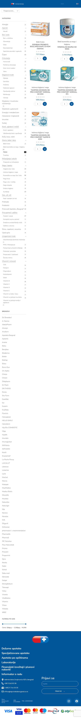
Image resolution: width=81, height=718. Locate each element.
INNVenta (5, 445)
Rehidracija (6, 94)
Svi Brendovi (7, 317)
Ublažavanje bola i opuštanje (12, 133)
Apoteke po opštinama (15, 657)
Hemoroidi (6, 62)
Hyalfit (4, 435)
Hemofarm (6, 424)
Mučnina (6, 85)
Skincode (5, 577)
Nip (3, 509)
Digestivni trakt (8, 75)
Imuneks (5, 438)
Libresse (5, 467)
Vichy (4, 591)
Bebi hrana (6, 144)
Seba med (5, 573)
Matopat (5, 484)
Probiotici (5, 205)
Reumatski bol (8, 48)
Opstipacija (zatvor (9, 91)
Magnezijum (7, 271)
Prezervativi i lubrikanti (10, 254)
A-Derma (5, 321)
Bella (4, 346)
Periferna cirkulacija (9, 65)
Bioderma (5, 353)
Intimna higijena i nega (10, 172)
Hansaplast (6, 417)
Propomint (6, 555)
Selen (5, 278)
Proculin (5, 552)
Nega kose (6, 179)
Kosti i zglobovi (8, 130)
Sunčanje (6, 192)
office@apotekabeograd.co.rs (16, 691)
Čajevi (4, 55)
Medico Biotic (7, 491)
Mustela (5, 499)
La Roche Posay (8, 459)
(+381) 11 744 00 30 (11, 688)
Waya (4, 605)
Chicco (4, 374)
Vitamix (5, 601)
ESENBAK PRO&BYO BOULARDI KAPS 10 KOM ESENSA (40, 46)
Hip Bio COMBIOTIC (9, 427)
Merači (5, 31)
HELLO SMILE (7, 420)
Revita (4, 562)
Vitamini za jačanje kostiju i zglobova (12, 301)
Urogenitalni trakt (9, 236)
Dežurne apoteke (11, 648)
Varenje (5, 98)
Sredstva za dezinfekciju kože (12, 223)
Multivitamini (7, 274)
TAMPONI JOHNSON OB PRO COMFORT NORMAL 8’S (67, 92)
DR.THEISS (6, 388)
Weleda (5, 609)
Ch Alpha (5, 371)
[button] (45, 58)
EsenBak (5, 399)
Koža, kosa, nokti (8, 137)
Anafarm (5, 332)
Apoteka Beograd (8, 335)
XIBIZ (4, 612)
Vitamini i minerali (9, 261)
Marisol (5, 477)
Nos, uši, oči (6, 195)
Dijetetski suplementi (10, 109)
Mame (5, 152)
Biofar (4, 356)
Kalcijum (6, 268)
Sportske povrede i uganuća (12, 51)
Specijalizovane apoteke (16, 653)
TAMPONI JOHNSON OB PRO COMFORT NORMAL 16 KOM (40, 92)
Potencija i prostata (9, 251)
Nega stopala (7, 185)
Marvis (4, 481)
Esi (3, 403)
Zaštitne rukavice (8, 226)
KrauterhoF (6, 456)
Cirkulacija (6, 58)
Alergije (5, 24)
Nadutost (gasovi (8, 88)
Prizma (4, 548)
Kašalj (4, 123)
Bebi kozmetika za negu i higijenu (14, 147)
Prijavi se (48, 678)
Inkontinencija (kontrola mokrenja (14, 240)
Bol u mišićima (8, 38)
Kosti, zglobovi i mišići (10, 127)
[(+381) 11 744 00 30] (3, 688)
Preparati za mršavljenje (11, 162)
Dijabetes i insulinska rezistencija (10, 102)
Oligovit (5, 523)
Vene (4, 71)
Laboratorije (9, 662)
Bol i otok (5, 35)
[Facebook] (76, 701)
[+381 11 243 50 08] (3, 683)
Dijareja (5, 78)
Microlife (5, 495)
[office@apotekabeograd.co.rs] (3, 691)
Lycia (4, 474)
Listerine (5, 470)
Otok (4, 45)
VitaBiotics (6, 598)
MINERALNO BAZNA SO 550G (67, 48)
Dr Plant (5, 385)
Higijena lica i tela (9, 169)
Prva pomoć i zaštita (9, 212)
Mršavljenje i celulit (9, 158)
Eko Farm (5, 395)
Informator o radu (12, 674)
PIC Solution (7, 541)
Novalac (5, 516)
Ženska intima (7, 258)
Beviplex (5, 349)
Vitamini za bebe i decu (10, 294)
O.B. (3, 520)
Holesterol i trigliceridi (10, 116)
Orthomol (5, 527)
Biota (4, 364)
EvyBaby (5, 410)
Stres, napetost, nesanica (11, 229)
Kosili (4, 452)
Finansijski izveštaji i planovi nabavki (18, 668)
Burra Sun (6, 367)
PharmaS (5, 538)
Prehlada (5, 202)
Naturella (5, 502)
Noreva (4, 513)
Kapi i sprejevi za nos (10, 198)
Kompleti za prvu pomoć (11, 219)
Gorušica (6, 81)
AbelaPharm (6, 324)
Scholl (4, 569)
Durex (4, 392)
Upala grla (6, 233)
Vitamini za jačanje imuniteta (12, 297)
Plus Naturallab (8, 545)
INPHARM (6, 449)
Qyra (4, 559)
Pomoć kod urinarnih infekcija (12, 248)
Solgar (4, 580)
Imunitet (5, 119)
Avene (4, 342)
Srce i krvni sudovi (9, 68)
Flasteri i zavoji (8, 216)
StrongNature (7, 584)
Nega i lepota (7, 165)
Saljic (4, 566)
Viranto (5, 594)
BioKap (4, 360)
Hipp (4, 431)
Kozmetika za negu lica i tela (12, 175)
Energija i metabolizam (10, 112)
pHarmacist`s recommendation (14, 530)
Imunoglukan (7, 442)
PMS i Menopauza (9, 245)
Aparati (5, 28)
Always (5, 328)
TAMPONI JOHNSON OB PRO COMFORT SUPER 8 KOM (40, 137)
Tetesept (5, 587)
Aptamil (5, 339)
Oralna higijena (8, 188)
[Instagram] (69, 701)
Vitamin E (6, 291)
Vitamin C (6, 284)
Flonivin (5, 413)
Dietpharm (6, 381)
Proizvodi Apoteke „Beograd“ (13, 209)
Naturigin (5, 506)
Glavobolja (6, 41)
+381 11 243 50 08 (10, 683)
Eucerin (5, 406)
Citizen (4, 378)
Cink (4, 265)
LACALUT (6, 463)
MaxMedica (6, 488)
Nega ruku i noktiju (9, 182)
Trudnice (6, 155)
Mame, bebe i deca (9, 140)
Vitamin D (6, 287)
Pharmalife (6, 534)
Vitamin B (6, 281)
